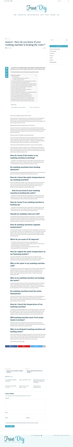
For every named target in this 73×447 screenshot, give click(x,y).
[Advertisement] (36, 28)
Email (6, 417)
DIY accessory (53, 51)
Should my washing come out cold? (18, 88)
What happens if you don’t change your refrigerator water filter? (39, 381)
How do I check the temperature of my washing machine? (23, 97)
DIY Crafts (52, 53)
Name (6, 412)
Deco (58, 14)
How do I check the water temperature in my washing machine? (24, 83)
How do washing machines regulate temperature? (21, 89)
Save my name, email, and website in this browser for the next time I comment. (22, 422)
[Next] (29, 112)
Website (28, 417)
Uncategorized (53, 62)
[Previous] (27, 112)
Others (47, 14)
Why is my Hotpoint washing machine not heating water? (23, 100)
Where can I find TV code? (19, 79)
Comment (7, 398)
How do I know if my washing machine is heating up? (22, 86)
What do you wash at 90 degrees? (18, 90)
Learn (9, 38)
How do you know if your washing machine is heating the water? (24, 85)
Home (15, 14)
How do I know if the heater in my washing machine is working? (24, 81)
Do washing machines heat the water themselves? (22, 96)
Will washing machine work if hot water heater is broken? (23, 99)
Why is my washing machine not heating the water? (22, 95)
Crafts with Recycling (33, 14)
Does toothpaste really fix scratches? (21, 78)
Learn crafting (22, 14)
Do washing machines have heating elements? (21, 82)
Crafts (42, 14)
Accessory (53, 14)
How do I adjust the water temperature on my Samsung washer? (24, 92)
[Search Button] (68, 1)
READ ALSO (16, 76)
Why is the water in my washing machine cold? (21, 93)
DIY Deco (51, 55)
